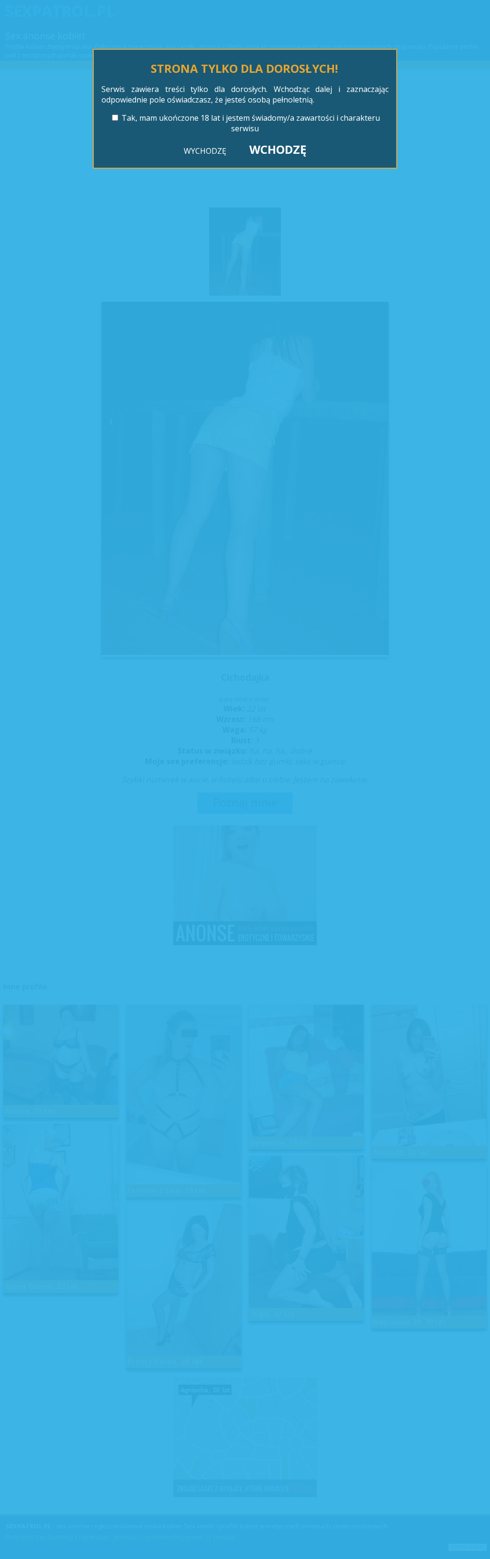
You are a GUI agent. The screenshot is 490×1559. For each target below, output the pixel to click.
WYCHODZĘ (205, 151)
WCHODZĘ (277, 149)
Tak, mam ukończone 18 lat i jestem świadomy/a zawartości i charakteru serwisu (251, 123)
